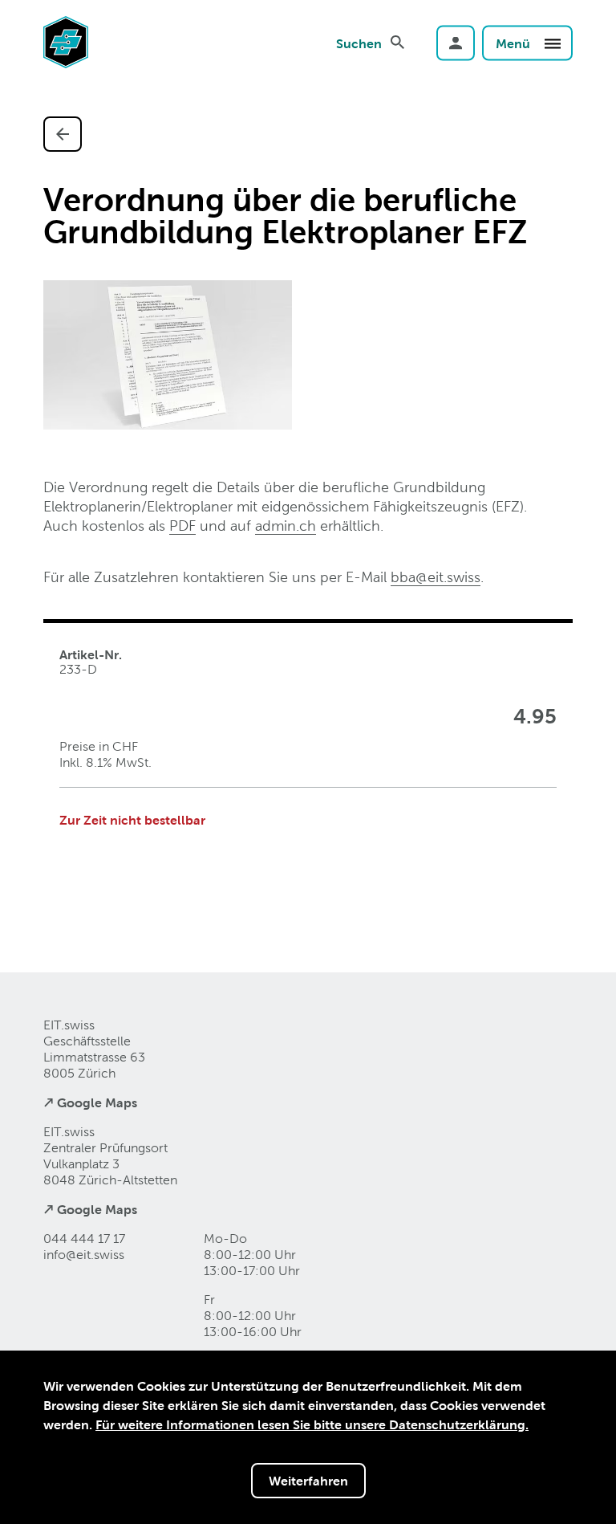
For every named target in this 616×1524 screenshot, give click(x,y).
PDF (182, 525)
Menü (514, 42)
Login (455, 42)
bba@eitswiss (435, 576)
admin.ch (285, 525)
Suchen (359, 42)
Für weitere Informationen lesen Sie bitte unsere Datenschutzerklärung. (312, 1424)
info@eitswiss (83, 1254)
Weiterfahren (308, 1480)
